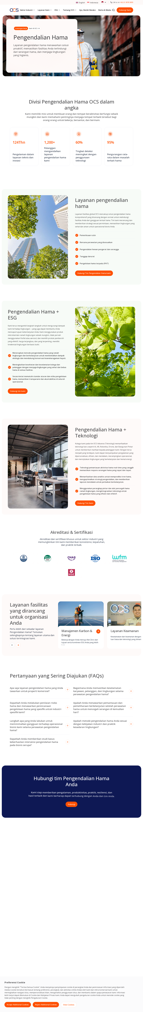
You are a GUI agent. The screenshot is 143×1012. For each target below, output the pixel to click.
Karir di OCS (26, 28)
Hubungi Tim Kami (85, 503)
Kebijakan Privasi (48, 995)
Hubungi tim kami (17, 391)
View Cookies (68, 1005)
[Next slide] (18, 645)
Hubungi (71, 804)
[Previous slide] (12, 645)
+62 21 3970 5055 (126, 2)
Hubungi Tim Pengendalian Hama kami (94, 273)
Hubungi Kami (125, 10)
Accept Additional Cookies (18, 1004)
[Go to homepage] (14, 10)
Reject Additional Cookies (46, 1004)
